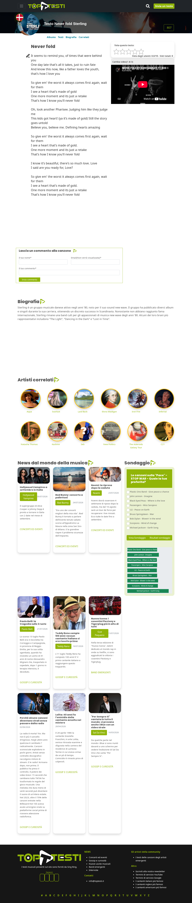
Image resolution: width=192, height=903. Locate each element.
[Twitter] (56, 877)
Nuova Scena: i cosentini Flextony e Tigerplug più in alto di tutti (105, 622)
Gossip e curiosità (97, 860)
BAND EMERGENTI (100, 672)
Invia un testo (164, 6)
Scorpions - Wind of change (143, 523)
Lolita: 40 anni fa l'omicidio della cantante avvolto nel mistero (68, 718)
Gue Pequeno (99, 633)
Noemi (96, 493)
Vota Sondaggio (137, 537)
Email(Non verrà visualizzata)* (86, 257)
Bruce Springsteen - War (142, 514)
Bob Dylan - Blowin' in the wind (145, 518)
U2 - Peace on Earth (139, 509)
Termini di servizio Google (148, 877)
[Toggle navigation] (21, 6)
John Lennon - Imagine (141, 496)
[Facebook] (42, 877)
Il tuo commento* (27, 268)
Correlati (84, 37)
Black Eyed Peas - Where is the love (147, 500)
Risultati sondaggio (160, 537)
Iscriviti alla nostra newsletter (150, 871)
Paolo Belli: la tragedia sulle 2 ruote (33, 623)
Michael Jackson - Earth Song (144, 527)
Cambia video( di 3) (122, 61)
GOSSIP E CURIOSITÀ (31, 682)
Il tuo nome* (25, 257)
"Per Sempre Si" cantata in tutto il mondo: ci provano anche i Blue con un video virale (102, 722)
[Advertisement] (96, 218)
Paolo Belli (27, 629)
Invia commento (29, 279)
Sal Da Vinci (99, 732)
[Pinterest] (47, 877)
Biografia (71, 37)
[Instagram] (51, 877)
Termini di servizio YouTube (149, 874)
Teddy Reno (63, 646)
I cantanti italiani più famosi (149, 881)
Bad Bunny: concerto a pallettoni (69, 496)
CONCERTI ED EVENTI (31, 529)
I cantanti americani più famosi (151, 887)
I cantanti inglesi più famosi (149, 884)
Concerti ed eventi (98, 857)
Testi (60, 37)
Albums (51, 37)
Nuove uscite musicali (99, 863)
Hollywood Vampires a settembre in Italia (33, 488)
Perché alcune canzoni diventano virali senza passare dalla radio (34, 720)
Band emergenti (97, 866)
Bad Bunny (63, 502)
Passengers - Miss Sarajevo (143, 505)
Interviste (93, 870)
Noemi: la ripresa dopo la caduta (101, 487)
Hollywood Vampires (28, 496)
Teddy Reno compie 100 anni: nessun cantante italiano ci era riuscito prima (67, 637)
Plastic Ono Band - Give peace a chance (149, 491)
